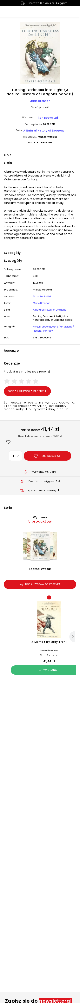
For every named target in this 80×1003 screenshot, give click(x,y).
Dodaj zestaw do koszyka (42, 584)
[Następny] (72, 636)
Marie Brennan (40, 101)
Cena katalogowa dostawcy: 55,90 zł (40, 436)
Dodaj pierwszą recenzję (27, 391)
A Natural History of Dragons (43, 130)
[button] (40, 53)
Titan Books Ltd (47, 118)
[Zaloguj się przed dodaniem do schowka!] (8, 441)
